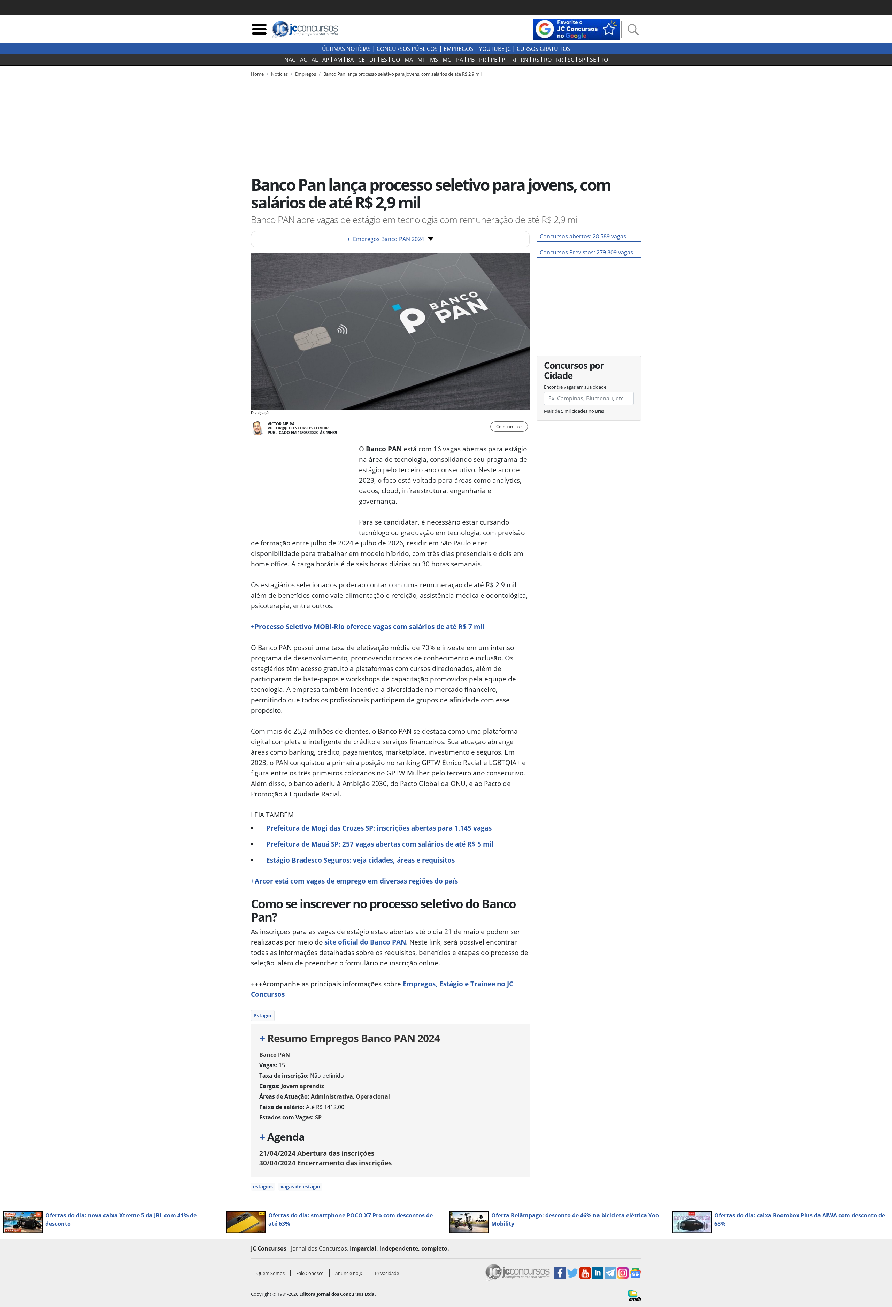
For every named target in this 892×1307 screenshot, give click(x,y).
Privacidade (387, 1273)
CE (361, 59)
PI (504, 59)
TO (604, 59)
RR (559, 59)
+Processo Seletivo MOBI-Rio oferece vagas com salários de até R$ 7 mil (368, 626)
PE (494, 59)
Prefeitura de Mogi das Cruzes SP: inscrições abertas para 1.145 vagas (379, 828)
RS (536, 59)
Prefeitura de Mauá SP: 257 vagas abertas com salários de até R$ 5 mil (380, 844)
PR (482, 59)
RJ (513, 59)
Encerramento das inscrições (325, 1163)
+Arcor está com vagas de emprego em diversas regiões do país (354, 881)
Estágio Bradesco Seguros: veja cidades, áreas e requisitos (360, 860)
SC (571, 59)
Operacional (373, 1096)
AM (338, 59)
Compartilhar (509, 426)
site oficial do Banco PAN (365, 942)
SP (582, 59)
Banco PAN (274, 1054)
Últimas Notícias (346, 49)
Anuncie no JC (349, 1273)
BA (350, 59)
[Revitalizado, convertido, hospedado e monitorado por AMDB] (634, 1295)
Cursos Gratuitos (543, 49)
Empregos (458, 49)
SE (593, 59)
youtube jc (495, 49)
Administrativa (332, 1096)
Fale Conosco (310, 1273)
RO (548, 59)
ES (384, 59)
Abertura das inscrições (316, 1153)
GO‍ (396, 59)
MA (409, 59)
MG (447, 59)
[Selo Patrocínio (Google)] (576, 28)
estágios (263, 1186)
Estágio (262, 1015)
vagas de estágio (300, 1186)
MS (434, 59)
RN (524, 59)
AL (315, 59)
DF (372, 59)
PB (471, 59)
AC (303, 59)
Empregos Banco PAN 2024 (385, 239)
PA (459, 59)
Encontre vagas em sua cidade (575, 387)
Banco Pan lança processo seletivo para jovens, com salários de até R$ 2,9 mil (402, 74)
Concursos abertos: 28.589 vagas (583, 236)
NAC (289, 59)
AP (325, 59)
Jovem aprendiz (302, 1086)
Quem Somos (270, 1273)
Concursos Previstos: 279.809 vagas (586, 252)
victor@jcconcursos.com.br (298, 427)
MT (421, 59)
